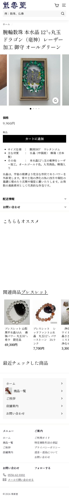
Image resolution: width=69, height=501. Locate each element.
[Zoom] (55, 100)
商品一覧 (8, 442)
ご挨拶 (7, 447)
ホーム (6, 24)
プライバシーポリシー (47, 447)
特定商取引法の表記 (46, 442)
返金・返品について (46, 452)
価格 (6, 118)
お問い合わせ (11, 207)
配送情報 (9, 199)
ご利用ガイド (42, 437)
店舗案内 (8, 452)
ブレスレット (34, 292)
